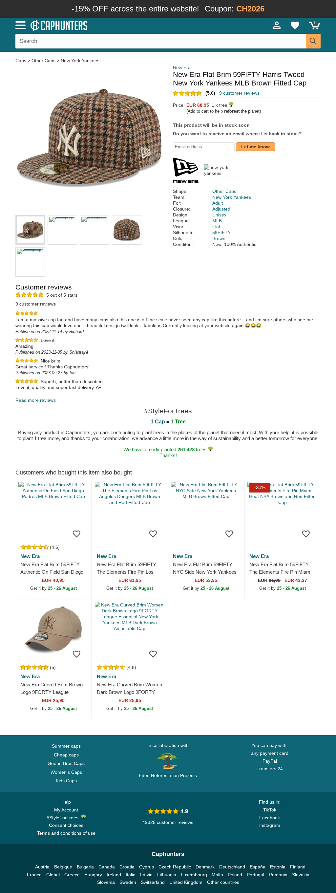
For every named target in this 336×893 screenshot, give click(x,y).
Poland (235, 874)
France (34, 874)
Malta (217, 874)
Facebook (269, 817)
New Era (182, 67)
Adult (217, 203)
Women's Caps (66, 772)
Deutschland (232, 866)
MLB (217, 220)
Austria (42, 866)
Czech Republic (174, 866)
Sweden (127, 882)
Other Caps (43, 60)
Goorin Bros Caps (66, 763)
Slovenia (106, 882)
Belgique (63, 866)
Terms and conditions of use (66, 833)
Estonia (277, 866)
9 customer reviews (239, 93)
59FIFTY (221, 232)
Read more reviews (35, 400)
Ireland (114, 874)
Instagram (269, 825)
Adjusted (221, 209)
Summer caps (66, 746)
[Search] (313, 41)
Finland (297, 866)
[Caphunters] (102, 25)
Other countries (223, 882)
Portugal (255, 874)
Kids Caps (66, 780)
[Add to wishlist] (77, 533)
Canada (106, 866)
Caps (21, 60)
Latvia (146, 874)
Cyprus (146, 866)
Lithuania (166, 874)
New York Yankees (80, 60)
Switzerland (153, 882)
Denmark (205, 866)
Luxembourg (194, 874)
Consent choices (66, 825)
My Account (66, 809)
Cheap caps (66, 754)
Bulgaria (85, 866)
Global (53, 874)
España (257, 866)
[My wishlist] (295, 25)
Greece (72, 874)
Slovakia (300, 874)
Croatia (127, 866)
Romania (278, 874)
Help (66, 802)
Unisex (219, 214)
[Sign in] (277, 25)
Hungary (93, 874)
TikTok (269, 809)
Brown (218, 238)
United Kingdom (185, 882)
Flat (216, 226)
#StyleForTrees (64, 817)
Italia (131, 874)
